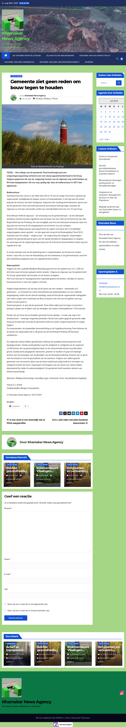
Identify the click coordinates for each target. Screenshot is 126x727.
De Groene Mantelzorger (27, 55)
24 (110, 127)
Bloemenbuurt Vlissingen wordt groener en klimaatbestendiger (110, 183)
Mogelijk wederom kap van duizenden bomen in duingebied (110, 209)
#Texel (55, 99)
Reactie (8, 508)
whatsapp (103, 283)
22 (101, 127)
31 (110, 132)
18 (114, 122)
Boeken (89, 62)
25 (114, 127)
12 (118, 117)
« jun (101, 139)
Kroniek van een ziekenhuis (19, 62)
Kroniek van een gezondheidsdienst (60, 62)
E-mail (7, 574)
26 (118, 127)
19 (118, 122)
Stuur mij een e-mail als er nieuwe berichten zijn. (28, 611)
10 (110, 117)
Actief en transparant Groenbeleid (15, 650)
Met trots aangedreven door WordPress (50, 718)
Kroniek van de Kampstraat (94, 55)
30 (105, 132)
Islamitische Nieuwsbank (60, 55)
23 (105, 127)
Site (6, 589)
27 (123, 127)
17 (110, 122)
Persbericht (11, 643)
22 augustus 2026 (78, 654)
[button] (117, 59)
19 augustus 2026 (108, 654)
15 (101, 122)
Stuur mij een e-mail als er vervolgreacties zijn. (27, 604)
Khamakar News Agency (35, 95)
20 (123, 122)
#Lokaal (39, 99)
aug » (107, 139)
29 (101, 132)
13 (123, 117)
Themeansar (85, 718)
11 (114, 117)
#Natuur (47, 99)
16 (105, 122)
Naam (7, 559)
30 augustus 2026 (16, 654)
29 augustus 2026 (47, 654)
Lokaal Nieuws (16, 76)
